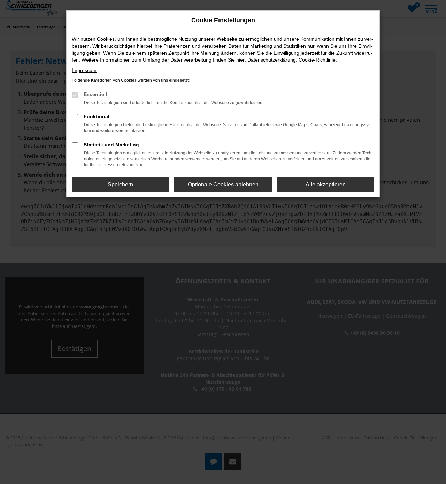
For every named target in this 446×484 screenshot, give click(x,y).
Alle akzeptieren (326, 184)
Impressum (84, 70)
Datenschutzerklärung (271, 60)
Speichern (120, 184)
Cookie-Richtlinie (317, 60)
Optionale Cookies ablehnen (223, 184)
